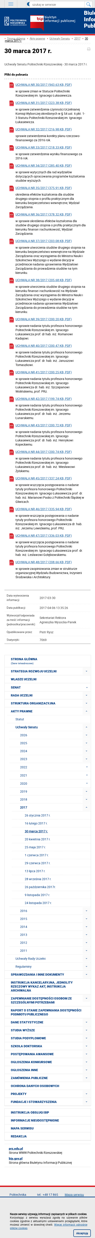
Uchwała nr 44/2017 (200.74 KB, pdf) (43, 452)
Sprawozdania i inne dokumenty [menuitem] (37, 974)
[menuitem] (86, 671)
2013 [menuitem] (23, 935)
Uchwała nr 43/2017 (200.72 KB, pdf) (43, 425)
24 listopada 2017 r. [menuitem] (38, 903)
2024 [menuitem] (23, 751)
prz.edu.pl (16, 1148)
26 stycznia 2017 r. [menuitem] (38, 815)
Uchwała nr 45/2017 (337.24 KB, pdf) (43, 478)
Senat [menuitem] (16, 687)
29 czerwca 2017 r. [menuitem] (38, 863)
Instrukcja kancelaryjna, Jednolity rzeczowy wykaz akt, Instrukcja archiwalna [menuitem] (42, 986)
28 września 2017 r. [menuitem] (38, 879)
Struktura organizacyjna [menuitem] (33, 703)
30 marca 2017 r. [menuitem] (36, 831)
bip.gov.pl (16, 1158)
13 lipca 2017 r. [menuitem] (35, 871)
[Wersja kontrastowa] (25, 4)
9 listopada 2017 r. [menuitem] (37, 895)
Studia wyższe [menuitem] (23, 1030)
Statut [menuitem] (19, 719)
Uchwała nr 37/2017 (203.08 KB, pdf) (43, 241)
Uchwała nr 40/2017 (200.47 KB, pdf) (43, 345)
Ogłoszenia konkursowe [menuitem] (31, 1062)
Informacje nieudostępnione (35, 1120)
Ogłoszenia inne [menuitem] (24, 1070)
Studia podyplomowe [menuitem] (28, 1038)
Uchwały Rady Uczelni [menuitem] (30, 958)
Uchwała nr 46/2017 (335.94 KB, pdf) (43, 509)
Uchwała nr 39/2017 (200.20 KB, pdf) (43, 319)
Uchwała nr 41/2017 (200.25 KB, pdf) (43, 372)
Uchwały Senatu (59, 38)
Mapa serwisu (22, 1128)
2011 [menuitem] (23, 950)
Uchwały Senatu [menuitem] (26, 727)
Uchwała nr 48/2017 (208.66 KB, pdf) (43, 562)
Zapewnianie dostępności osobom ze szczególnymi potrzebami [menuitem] (41, 1000)
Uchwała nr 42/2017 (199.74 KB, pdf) (43, 399)
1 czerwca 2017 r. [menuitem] (37, 855)
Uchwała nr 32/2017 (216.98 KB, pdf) (43, 129)
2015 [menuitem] (23, 919)
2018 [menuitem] (23, 799)
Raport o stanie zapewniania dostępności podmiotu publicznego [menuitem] (46, 1012)
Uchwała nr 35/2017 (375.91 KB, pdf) (43, 188)
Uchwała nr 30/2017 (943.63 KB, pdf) (43, 84)
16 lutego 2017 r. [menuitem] (36, 823)
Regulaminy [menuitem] (23, 966)
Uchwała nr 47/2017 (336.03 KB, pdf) (43, 535)
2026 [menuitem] (23, 735)
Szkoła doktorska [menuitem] (26, 1046)
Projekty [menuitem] (19, 1094)
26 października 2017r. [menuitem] (40, 887)
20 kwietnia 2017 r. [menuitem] (38, 839)
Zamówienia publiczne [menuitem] (29, 1078)
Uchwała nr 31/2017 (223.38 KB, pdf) (43, 103)
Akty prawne (37, 38)
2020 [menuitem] (23, 783)
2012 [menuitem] (23, 942)
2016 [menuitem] (23, 911)
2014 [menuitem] (23, 927)
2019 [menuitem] (23, 791)
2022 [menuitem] (23, 767)
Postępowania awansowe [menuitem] (32, 1054)
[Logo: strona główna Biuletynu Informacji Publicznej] (60, 23)
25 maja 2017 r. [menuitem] (35, 847)
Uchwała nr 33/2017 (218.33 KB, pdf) (43, 147)
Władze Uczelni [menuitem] (23, 679)
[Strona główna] (15, 21)
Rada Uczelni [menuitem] (21, 695)
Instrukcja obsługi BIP (30, 1112)
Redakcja (19, 1136)
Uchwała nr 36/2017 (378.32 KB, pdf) (43, 214)
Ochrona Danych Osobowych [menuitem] (35, 1086)
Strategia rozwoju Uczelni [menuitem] (34, 671)
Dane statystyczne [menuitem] (27, 1022)
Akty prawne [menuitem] (21, 711)
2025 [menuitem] (23, 743)
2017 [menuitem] (23, 807)
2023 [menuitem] (23, 759)
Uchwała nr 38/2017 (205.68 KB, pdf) (43, 280)
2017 (77, 38)
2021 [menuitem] (23, 775)
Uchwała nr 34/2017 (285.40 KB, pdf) (43, 165)
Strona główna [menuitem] (24, 661)
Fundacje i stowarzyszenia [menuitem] (34, 1102)
